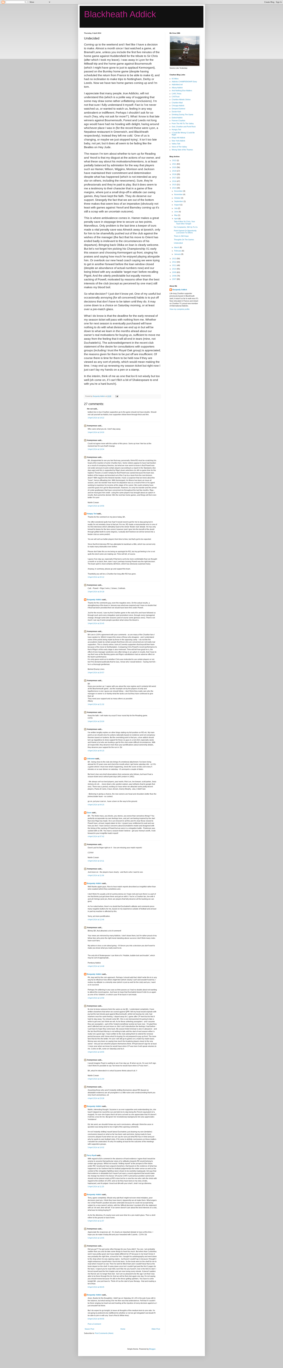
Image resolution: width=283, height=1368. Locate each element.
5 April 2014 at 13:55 (96, 1238)
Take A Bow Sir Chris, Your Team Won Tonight (184, 223)
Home (122, 1329)
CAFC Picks (176, 94)
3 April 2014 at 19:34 (96, 449)
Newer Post (89, 1329)
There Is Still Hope (181, 236)
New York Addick (178, 141)
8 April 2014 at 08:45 (96, 1287)
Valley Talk (176, 144)
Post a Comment (94, 1324)
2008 (174, 276)
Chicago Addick (178, 106)
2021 (174, 164)
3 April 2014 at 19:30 (96, 432)
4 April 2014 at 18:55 (96, 1052)
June (176, 212)
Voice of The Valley (179, 147)
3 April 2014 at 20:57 (96, 673)
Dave (89, 813)
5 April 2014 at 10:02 (96, 1147)
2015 (174, 185)
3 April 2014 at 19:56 (96, 506)
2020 (174, 167)
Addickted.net (177, 85)
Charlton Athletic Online (181, 100)
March (177, 247)
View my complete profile (180, 309)
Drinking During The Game (182, 115)
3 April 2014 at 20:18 (96, 592)
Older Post (156, 1329)
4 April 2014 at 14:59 (96, 998)
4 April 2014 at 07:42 (96, 836)
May (176, 215)
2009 (174, 272)
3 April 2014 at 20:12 (96, 577)
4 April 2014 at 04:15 (96, 805)
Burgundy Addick (94, 600)
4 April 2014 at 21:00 (96, 1079)
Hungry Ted (92, 514)
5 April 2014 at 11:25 (96, 1187)
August (177, 205)
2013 (174, 259)
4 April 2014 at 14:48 (96, 966)
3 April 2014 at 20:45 (96, 623)
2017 (174, 178)
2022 (174, 160)
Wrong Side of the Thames (182, 150)
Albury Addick (177, 88)
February (178, 251)
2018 (174, 174)
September (179, 201)
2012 (174, 262)
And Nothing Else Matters (182, 91)
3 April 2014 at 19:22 (96, 418)
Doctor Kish (176, 112)
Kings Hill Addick (178, 138)
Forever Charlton (178, 121)
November (178, 194)
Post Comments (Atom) (104, 1333)
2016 (174, 181)
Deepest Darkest (178, 109)
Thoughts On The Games (184, 240)
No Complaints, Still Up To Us (186, 227)
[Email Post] (117, 396)
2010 (174, 269)
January (177, 254)
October (177, 198)
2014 (174, 188)
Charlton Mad (177, 103)
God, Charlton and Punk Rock (184, 127)
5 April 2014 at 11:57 (96, 1221)
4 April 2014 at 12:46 (96, 920)
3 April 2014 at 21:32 (96, 704)
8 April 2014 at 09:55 (96, 1319)
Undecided (178, 243)
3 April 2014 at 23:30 (96, 721)
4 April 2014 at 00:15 (96, 751)
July (176, 208)
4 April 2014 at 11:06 (96, 875)
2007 (174, 279)
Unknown (91, 759)
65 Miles (175, 79)
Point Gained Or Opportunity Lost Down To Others (185, 232)
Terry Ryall (91, 1155)
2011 (174, 265)
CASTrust (175, 97)
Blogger (152, 1349)
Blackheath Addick (120, 14)
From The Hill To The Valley (183, 124)
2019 (174, 171)
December (178, 191)
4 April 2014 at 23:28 (96, 1098)
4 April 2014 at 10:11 (96, 861)
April (176, 219)
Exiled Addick (177, 118)
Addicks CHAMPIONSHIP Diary (184, 82)
